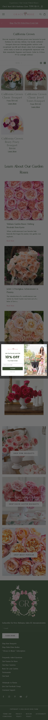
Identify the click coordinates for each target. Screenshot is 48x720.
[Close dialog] (45, 346)
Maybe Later (12, 371)
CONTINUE (12, 368)
